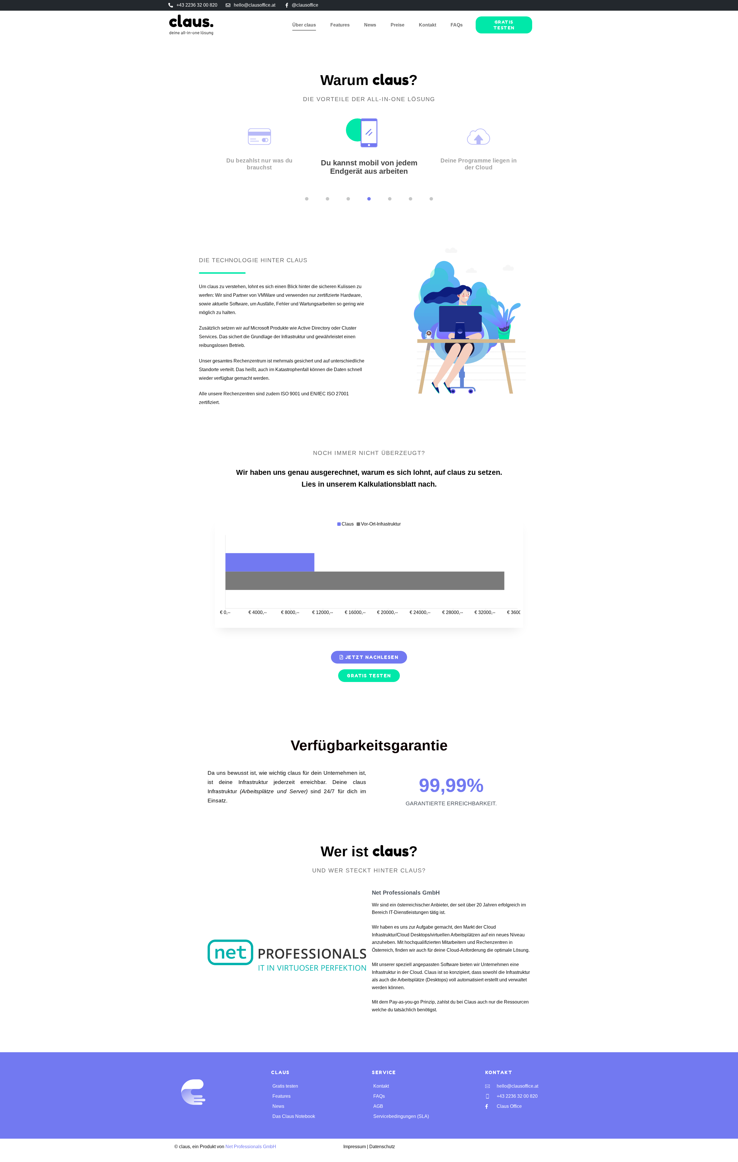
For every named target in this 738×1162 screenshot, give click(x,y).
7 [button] (431, 199)
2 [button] (327, 199)
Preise (397, 24)
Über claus (304, 24)
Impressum (354, 1146)
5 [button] (389, 199)
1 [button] (306, 199)
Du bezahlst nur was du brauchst (259, 164)
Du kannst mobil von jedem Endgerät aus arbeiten (369, 167)
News (370, 24)
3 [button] (348, 199)
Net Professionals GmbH (250, 1146)
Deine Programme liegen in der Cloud (478, 164)
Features (340, 24)
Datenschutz (382, 1146)
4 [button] (369, 199)
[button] (203, 154)
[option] (259, 151)
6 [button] (410, 199)
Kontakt (427, 24)
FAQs (457, 24)
